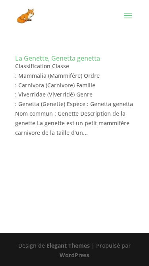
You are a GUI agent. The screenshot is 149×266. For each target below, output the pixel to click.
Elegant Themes (68, 245)
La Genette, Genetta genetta (57, 58)
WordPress (74, 255)
